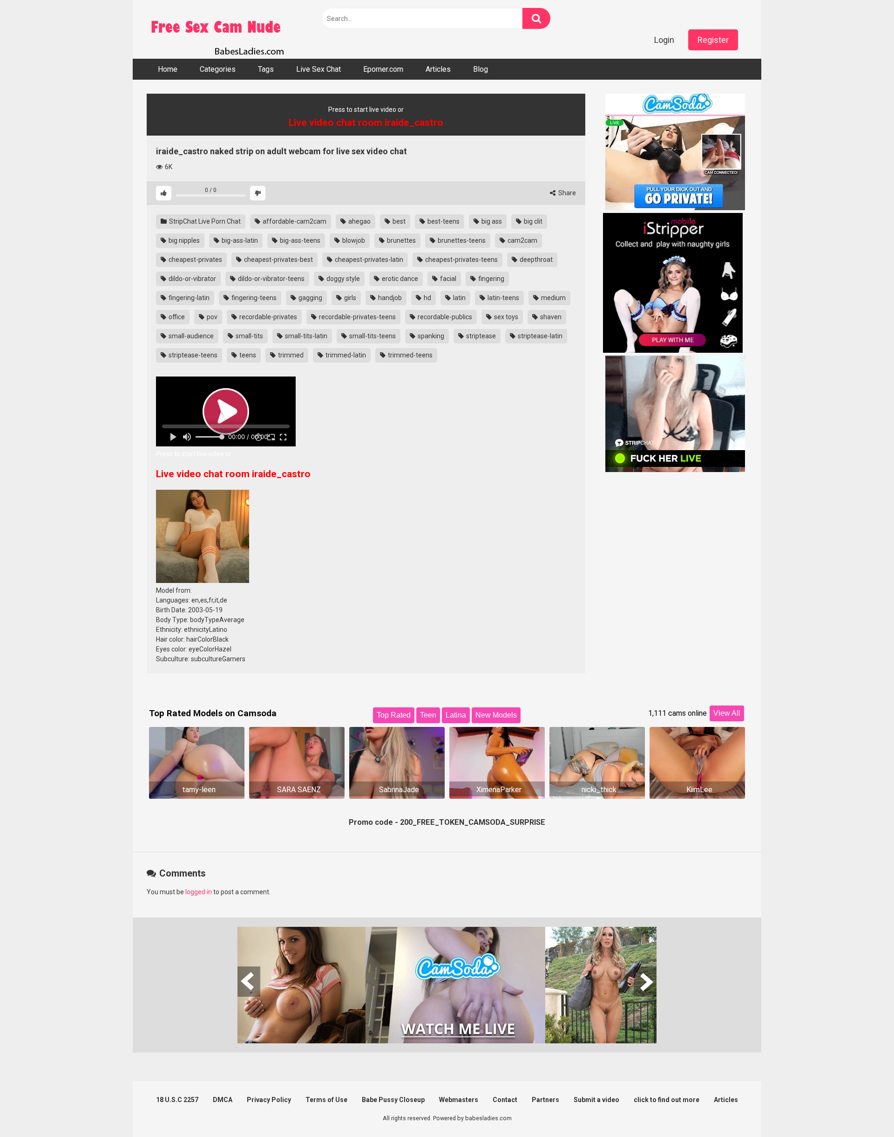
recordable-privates (267, 317)
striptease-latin (539, 336)
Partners (545, 1099)
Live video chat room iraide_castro (233, 473)
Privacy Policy (269, 1099)
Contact (505, 1099)
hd (426, 297)
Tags (266, 69)
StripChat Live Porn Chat (204, 221)
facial (447, 278)
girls (349, 297)
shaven (550, 317)
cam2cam (521, 240)
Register (713, 40)
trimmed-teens (409, 355)
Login (664, 40)
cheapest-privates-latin (368, 259)
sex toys (505, 317)
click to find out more (666, 1099)
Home (167, 69)
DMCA (222, 1099)
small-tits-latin (305, 336)
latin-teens (502, 297)
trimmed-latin (345, 355)
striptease (480, 336)
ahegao (359, 221)
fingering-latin (188, 297)
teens (247, 355)
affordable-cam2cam (293, 221)
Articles (438, 69)
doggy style (342, 278)
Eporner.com (383, 69)
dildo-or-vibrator (191, 278)
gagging (309, 297)
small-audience (190, 336)
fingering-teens (253, 297)
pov (211, 317)
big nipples (183, 240)
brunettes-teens (461, 240)
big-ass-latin (239, 240)
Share (566, 193)
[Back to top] (862, 1108)
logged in (198, 892)
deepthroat (535, 259)
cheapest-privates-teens (461, 259)
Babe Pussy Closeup (393, 1099)
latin (459, 297)
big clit (532, 221)
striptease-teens (192, 355)
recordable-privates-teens (357, 317)
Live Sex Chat (318, 69)
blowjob (353, 240)
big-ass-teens (299, 240)
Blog (480, 69)
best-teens (443, 221)
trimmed (290, 355)
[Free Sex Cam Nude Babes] (216, 29)
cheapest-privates (194, 259)
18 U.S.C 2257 (177, 1099)
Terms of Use (326, 1099)
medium (553, 297)
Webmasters (458, 1099)
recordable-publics (444, 317)
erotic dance (399, 278)
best (398, 221)
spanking (430, 336)
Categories (218, 69)
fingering (490, 278)
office (176, 317)
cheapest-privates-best (278, 259)
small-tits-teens (372, 336)
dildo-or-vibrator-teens (271, 278)
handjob (389, 297)
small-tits (248, 336)
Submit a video (596, 1099)
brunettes (401, 240)
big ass (491, 221)
